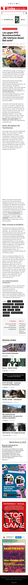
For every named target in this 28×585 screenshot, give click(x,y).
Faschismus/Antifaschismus (10, 29)
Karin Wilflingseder (8, 44)
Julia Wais (6, 370)
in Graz (8, 286)
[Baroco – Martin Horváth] (14, 19)
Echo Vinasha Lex (8, 402)
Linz (4, 310)
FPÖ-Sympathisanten (14, 212)
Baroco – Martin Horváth (9, 368)
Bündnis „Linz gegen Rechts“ (10, 118)
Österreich (10, 310)
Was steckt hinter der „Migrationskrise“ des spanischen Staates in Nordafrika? (12, 416)
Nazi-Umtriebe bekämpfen (10, 353)
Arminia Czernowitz (7, 90)
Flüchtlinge (15, 307)
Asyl (9, 301)
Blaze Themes (18, 579)
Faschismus (6, 307)
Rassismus (6, 312)
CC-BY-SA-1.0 (23, 68)
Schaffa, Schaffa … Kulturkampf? (12, 399)
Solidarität (6, 315)
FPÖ (21, 307)
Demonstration (19, 304)
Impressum (14, 582)
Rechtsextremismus (17, 312)
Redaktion (6, 356)
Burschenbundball (17, 301)
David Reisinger (7, 435)
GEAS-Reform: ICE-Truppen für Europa (13, 433)
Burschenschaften (8, 304)
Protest (17, 310)
